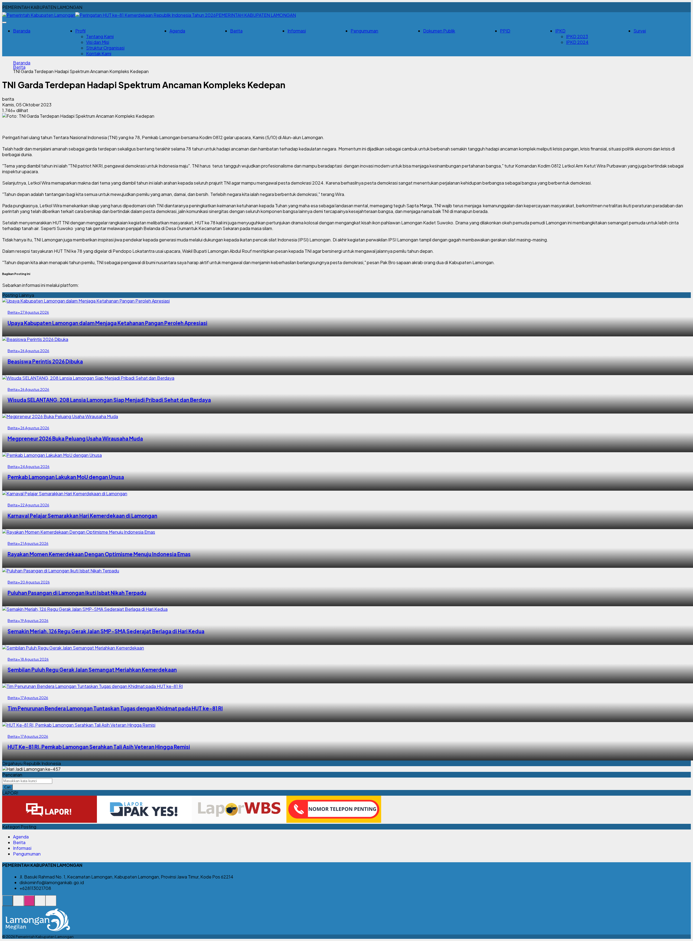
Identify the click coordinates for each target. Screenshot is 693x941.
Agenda (177, 31)
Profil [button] (80, 31)
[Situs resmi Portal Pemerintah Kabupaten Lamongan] (7, 903)
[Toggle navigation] (4, 22)
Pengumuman (364, 31)
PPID (505, 31)
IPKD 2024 (577, 42)
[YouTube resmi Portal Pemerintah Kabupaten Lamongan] (50, 903)
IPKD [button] (560, 31)
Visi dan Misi (97, 42)
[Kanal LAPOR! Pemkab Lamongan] (18, 903)
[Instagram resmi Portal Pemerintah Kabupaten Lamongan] (29, 903)
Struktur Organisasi (105, 48)
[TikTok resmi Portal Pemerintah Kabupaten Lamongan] (40, 903)
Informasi (296, 31)
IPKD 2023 (577, 36)
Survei (639, 31)
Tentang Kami (100, 36)
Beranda (21, 31)
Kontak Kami (98, 53)
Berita (236, 31)
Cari (7, 787)
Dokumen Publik (439, 31)
